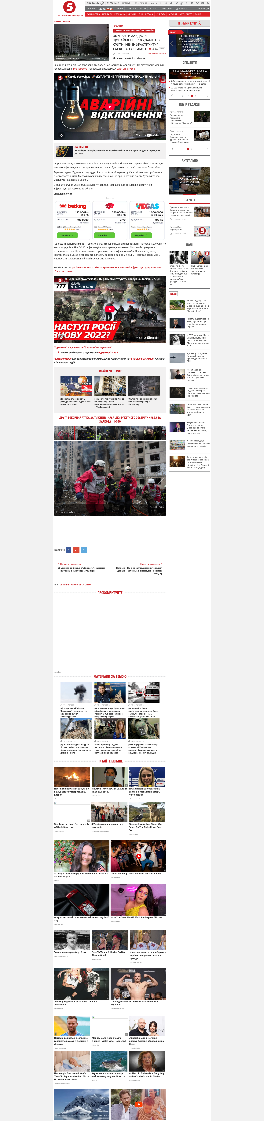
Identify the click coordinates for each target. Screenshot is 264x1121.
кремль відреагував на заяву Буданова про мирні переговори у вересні (198, 323)
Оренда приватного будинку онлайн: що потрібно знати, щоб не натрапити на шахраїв (181, 211)
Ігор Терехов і (80, 68)
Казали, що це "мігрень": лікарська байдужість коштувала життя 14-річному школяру (198, 375)
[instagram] (166, 3)
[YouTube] (202, 3)
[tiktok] (171, 3)
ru (156, 3)
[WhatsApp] (181, 3)
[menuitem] (91, 8)
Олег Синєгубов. (126, 68)
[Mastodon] (192, 3)
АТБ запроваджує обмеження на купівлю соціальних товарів (198, 443)
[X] (186, 3)
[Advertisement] (110, 219)
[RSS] (207, 3)
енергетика (85, 585)
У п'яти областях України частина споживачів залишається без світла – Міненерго (190, 90)
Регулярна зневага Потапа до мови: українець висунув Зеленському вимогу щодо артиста (197, 427)
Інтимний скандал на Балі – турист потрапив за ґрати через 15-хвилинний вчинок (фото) (198, 409)
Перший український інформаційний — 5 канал (69, 9)
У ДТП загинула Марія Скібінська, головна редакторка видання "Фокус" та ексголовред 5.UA (198, 340)
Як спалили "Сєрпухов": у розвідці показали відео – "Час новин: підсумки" (75, 402)
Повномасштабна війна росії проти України (134, 30)
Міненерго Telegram (100, 58)
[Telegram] (176, 3)
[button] (86, 433)
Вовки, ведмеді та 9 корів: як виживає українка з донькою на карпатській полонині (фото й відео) (198, 305)
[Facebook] (160, 3)
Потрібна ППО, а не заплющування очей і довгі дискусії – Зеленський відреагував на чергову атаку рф (139, 571)
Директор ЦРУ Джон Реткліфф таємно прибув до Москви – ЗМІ (197, 357)
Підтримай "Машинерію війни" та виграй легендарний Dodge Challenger (180, 119)
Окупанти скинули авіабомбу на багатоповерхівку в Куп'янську (142, 402)
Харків (162, 48)
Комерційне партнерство (176, 228)
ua (152, 3)
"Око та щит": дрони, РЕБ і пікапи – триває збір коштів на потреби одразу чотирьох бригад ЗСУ (181, 139)
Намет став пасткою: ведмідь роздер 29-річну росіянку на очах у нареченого (198, 392)
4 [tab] (196, 96)
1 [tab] (183, 96)
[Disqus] (110, 635)
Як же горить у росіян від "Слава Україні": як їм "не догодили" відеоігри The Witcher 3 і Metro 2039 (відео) (198, 462)
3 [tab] (192, 96)
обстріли (65, 585)
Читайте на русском (157, 52)
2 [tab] (188, 96)
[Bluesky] (197, 3)
